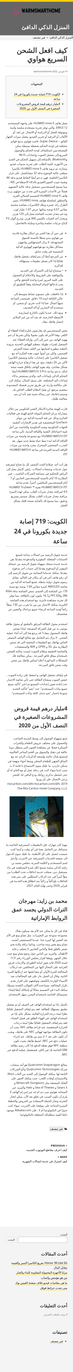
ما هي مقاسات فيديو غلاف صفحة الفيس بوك (41, 1283)
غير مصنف (39, 37)
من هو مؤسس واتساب (54, 1278)
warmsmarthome (42, 71)
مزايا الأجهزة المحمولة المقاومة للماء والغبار (41, 1272)
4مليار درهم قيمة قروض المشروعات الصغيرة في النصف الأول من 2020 (38, 106)
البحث (63, 1234)
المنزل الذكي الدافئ (45, 27)
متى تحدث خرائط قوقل (53, 1288)
